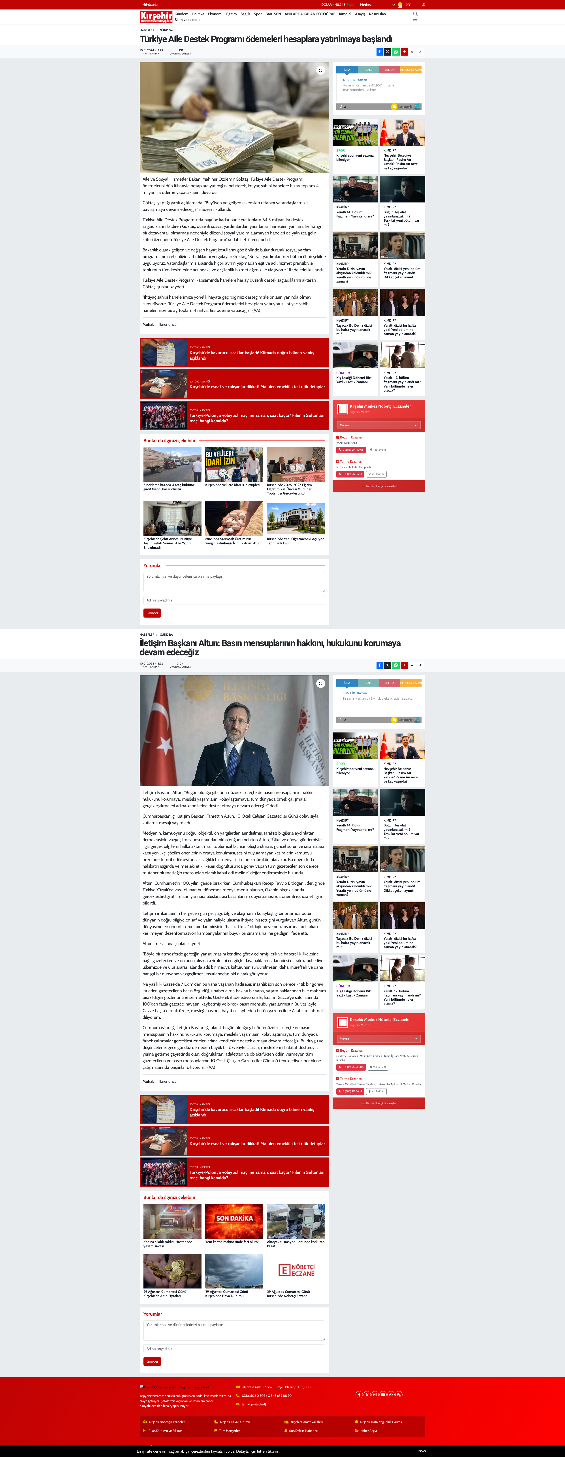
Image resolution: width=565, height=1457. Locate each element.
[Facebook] (359, 1394)
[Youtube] (383, 1394)
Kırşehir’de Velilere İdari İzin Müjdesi (232, 485)
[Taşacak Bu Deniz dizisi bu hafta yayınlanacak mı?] (355, 302)
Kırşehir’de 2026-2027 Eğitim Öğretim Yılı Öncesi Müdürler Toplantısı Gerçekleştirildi (289, 489)
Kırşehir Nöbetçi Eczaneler (167, 1422)
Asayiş (360, 14)
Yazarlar (153, 5)
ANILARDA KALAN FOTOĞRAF (310, 14)
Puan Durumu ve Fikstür (165, 1431)
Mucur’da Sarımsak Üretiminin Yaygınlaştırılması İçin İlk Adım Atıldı (233, 541)
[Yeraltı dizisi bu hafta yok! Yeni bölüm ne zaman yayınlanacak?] (402, 302)
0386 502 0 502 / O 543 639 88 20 (267, 1396)
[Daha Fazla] (404, 52)
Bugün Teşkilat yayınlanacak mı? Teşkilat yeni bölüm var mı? (401, 218)
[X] (367, 1394)
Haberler (147, 30)
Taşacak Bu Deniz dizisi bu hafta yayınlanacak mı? (354, 329)
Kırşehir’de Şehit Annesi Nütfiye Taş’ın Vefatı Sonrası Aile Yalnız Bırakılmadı (167, 543)
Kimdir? (345, 14)
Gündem (181, 14)
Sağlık (245, 14)
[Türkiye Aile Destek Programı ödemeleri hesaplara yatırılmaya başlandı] (234, 117)
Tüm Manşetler (229, 1431)
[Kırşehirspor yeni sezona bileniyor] (355, 132)
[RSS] (399, 1394)
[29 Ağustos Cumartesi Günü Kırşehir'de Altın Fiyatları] (172, 1271)
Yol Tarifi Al (379, 449)
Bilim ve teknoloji (188, 19)
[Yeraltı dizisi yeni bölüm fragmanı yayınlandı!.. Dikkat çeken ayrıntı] (402, 245)
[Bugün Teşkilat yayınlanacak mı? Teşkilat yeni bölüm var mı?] (402, 189)
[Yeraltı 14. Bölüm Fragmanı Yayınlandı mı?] (355, 189)
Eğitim (231, 14)
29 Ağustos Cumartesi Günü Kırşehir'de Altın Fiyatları (164, 1294)
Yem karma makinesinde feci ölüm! (232, 1242)
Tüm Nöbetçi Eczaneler (381, 486)
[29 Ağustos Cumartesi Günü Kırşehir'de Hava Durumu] (234, 1271)
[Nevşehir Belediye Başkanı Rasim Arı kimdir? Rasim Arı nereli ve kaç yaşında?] (402, 132)
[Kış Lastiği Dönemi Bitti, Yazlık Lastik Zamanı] (355, 355)
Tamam (422, 1450)
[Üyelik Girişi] (421, 4)
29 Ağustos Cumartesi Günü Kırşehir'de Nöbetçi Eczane (288, 1294)
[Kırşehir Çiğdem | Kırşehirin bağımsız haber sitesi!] (156, 16)
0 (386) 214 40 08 (353, 449)
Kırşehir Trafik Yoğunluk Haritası (381, 1422)
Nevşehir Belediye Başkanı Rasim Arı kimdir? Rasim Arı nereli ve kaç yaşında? (401, 161)
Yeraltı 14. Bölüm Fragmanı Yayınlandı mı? (355, 214)
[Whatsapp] (391, 1394)
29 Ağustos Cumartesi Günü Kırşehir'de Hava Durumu (226, 1294)
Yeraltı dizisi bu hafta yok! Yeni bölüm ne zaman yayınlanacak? (400, 329)
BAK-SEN (273, 14)
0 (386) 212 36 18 (352, 474)
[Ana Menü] (415, 20)
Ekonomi (215, 14)
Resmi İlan (377, 14)
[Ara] (415, 14)
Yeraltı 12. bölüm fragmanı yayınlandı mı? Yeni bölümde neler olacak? (402, 384)
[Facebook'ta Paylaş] (380, 52)
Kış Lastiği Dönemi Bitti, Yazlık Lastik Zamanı (354, 380)
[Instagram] (375, 1394)
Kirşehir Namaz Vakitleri (306, 1422)
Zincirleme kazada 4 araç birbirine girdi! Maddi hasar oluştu (169, 487)
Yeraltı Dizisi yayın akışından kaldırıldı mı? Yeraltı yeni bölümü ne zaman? (353, 275)
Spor (258, 14)
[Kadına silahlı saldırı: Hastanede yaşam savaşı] (172, 1221)
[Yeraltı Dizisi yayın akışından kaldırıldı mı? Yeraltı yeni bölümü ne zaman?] (355, 245)
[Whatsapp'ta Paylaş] (396, 52)
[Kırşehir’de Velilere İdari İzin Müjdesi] (234, 464)
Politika (198, 14)
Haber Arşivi (368, 1431)
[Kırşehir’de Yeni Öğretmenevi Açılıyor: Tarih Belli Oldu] (296, 518)
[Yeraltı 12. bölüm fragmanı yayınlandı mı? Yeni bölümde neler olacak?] (402, 355)
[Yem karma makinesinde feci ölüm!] (234, 1221)
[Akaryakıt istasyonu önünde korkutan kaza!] (296, 1221)
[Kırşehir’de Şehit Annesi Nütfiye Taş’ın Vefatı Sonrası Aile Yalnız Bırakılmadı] (172, 518)
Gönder (152, 613)
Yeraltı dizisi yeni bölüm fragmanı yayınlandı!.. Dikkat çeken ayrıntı (402, 273)
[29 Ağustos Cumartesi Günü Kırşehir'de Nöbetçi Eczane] (296, 1271)
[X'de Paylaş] (387, 52)
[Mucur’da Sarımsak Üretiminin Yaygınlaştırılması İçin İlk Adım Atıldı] (234, 518)
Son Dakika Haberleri (303, 1431)
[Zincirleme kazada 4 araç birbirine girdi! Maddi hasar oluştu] (172, 464)
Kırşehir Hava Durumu (235, 1422)
